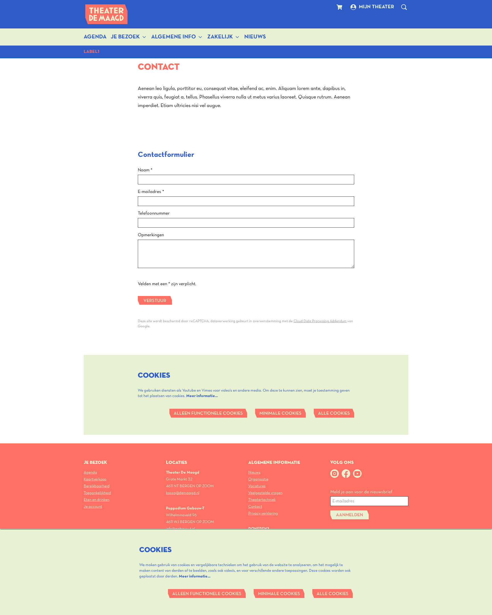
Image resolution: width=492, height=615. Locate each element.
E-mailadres (151, 192)
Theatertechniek (262, 500)
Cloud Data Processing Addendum (320, 321)
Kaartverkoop (95, 479)
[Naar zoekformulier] (404, 7)
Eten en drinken (96, 500)
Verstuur (155, 301)
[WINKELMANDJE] (340, 7)
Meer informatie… (202, 396)
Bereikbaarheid (97, 486)
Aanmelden (349, 515)
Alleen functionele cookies (208, 414)
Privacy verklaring (263, 513)
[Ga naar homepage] (106, 14)
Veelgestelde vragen (265, 493)
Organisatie (258, 479)
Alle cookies (334, 414)
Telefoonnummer (154, 213)
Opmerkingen (151, 235)
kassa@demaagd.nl (182, 493)
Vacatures (257, 486)
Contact (255, 507)
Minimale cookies (280, 414)
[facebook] (346, 473)
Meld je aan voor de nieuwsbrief (361, 492)
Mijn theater (376, 7)
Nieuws (254, 472)
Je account (93, 507)
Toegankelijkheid (97, 493)
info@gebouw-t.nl (180, 529)
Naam (145, 170)
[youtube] (357, 473)
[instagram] (334, 473)
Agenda (90, 472)
